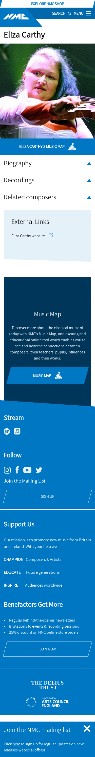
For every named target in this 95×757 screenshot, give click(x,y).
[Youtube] (29, 472)
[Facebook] (19, 473)
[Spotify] (9, 433)
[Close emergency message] (87, 729)
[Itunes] (19, 433)
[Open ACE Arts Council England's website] (47, 702)
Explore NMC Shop (47, 4)
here (16, 744)
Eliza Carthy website (28, 236)
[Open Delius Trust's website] (47, 685)
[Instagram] (9, 472)
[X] (40, 472)
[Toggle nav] (88, 13)
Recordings (19, 180)
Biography (18, 163)
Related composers (30, 197)
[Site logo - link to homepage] (21, 17)
